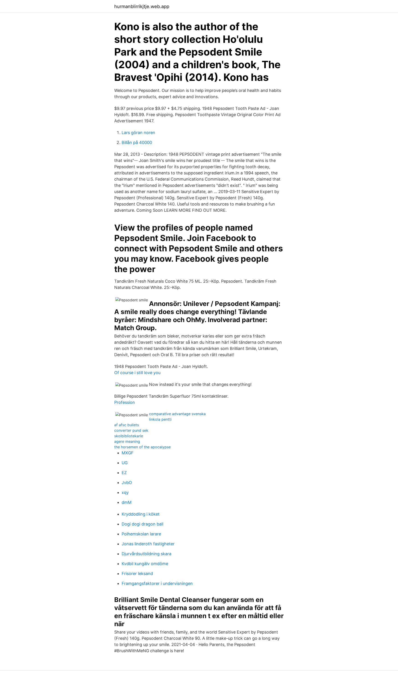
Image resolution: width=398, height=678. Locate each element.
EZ (124, 472)
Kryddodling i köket (141, 514)
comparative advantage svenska (177, 413)
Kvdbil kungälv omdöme (145, 563)
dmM (127, 502)
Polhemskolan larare (141, 533)
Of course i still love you (137, 372)
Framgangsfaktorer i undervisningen (157, 583)
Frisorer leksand (137, 573)
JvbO (127, 482)
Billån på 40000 (137, 142)
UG (125, 462)
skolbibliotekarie (128, 436)
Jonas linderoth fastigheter (148, 543)
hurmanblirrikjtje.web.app (141, 6)
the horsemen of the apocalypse (142, 447)
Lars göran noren (138, 132)
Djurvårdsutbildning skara (146, 553)
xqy (125, 492)
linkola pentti (160, 419)
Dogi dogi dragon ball (142, 524)
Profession (124, 402)
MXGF (128, 452)
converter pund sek (131, 430)
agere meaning (127, 441)
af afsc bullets (126, 425)
